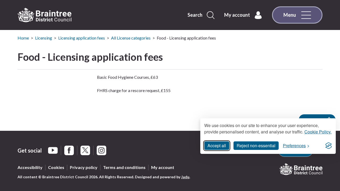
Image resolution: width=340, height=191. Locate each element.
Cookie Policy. (318, 132)
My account (162, 167)
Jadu (185, 177)
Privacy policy (83, 167)
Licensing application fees (81, 37)
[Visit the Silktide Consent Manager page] (328, 145)
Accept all (216, 145)
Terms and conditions (124, 167)
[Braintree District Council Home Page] (44, 15)
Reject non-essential (256, 145)
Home (23, 37)
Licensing (43, 37)
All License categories (131, 37)
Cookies (56, 167)
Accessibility (30, 167)
